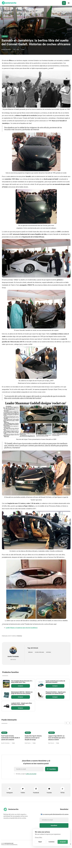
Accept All (62, 841)
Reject (40, 841)
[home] (8, 3)
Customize (51, 841)
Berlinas (30, 652)
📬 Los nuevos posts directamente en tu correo (54, 814)
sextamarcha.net (8, 843)
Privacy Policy (38, 837)
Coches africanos (39, 652)
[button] (69, 3)
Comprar (20, 686)
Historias (48, 652)
